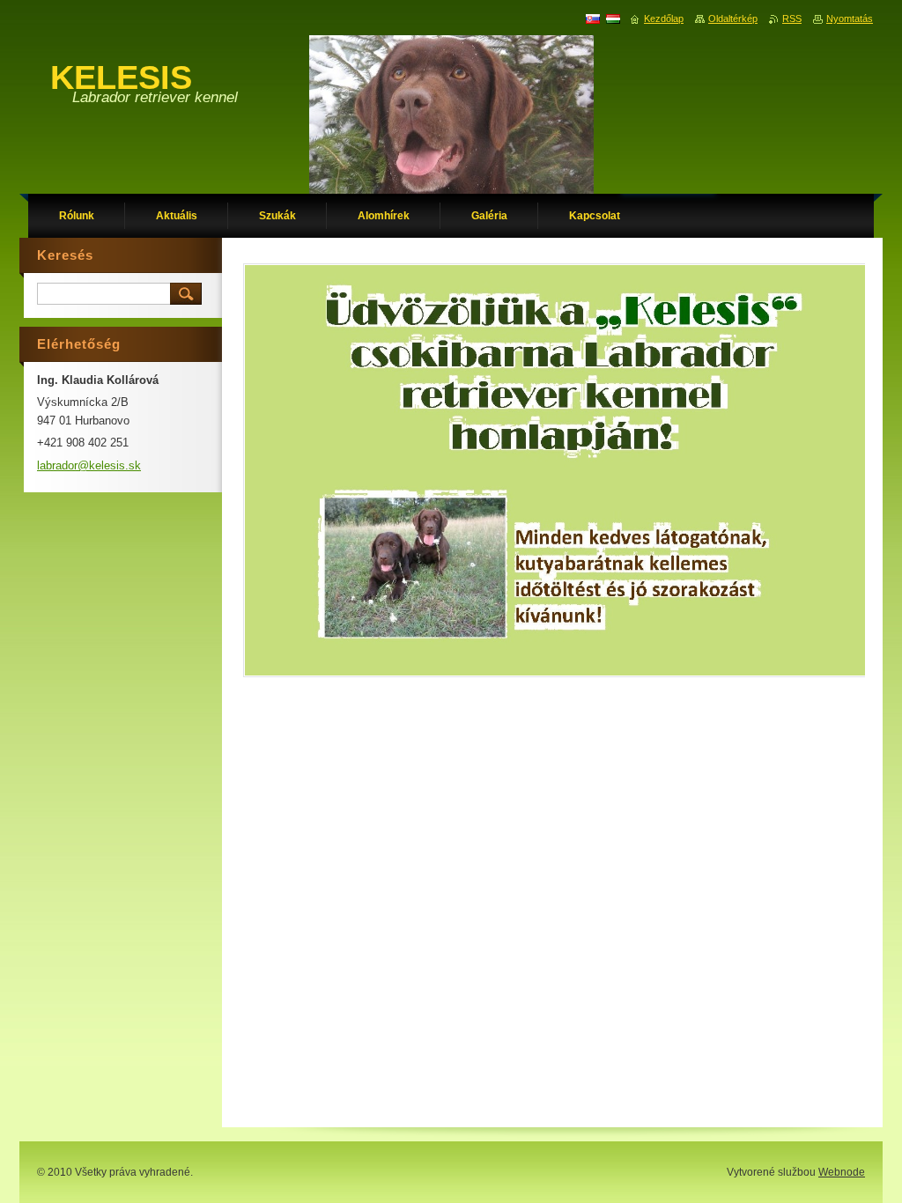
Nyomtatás (849, 18)
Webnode (841, 1172)
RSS (792, 18)
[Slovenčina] (593, 18)
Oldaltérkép (733, 18)
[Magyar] (613, 18)
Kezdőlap (664, 18)
